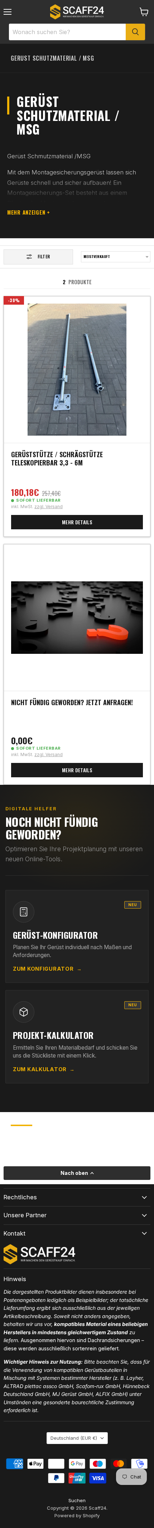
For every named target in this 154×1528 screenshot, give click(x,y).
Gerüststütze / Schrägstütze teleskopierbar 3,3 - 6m (57, 458)
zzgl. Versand (48, 506)
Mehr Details (77, 522)
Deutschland (73, 1438)
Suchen (77, 1500)
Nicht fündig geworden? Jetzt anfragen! (72, 702)
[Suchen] (135, 32)
